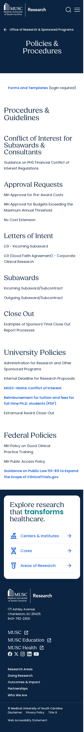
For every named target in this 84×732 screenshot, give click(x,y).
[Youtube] (36, 654)
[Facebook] (10, 654)
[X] (16, 654)
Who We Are (17, 695)
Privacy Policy (35, 712)
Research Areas (20, 669)
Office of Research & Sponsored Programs (42, 30)
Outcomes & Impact (24, 682)
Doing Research (20, 675)
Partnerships (18, 688)
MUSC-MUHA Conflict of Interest (33, 388)
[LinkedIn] (29, 654)
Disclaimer (15, 712)
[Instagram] (22, 654)
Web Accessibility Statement (27, 720)
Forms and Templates (28, 87)
